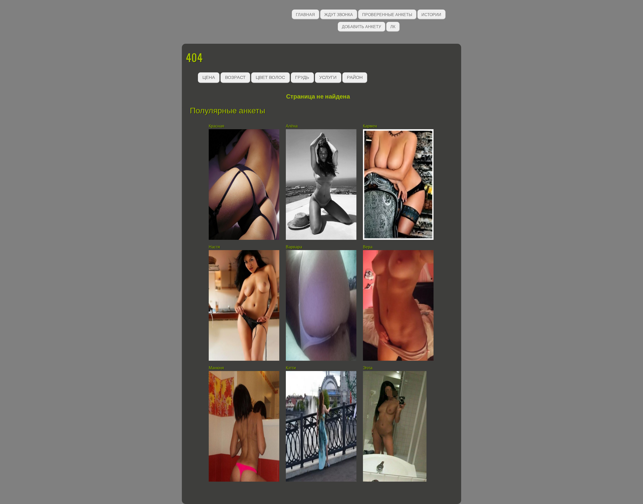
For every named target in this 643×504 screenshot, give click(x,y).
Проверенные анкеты (387, 14)
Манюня (216, 368)
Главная (305, 14)
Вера (367, 247)
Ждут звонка (338, 14)
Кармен (370, 126)
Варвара (294, 247)
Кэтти (291, 368)
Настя (214, 247)
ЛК (392, 26)
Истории (431, 14)
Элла (367, 368)
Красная (216, 126)
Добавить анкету (361, 26)
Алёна (292, 126)
